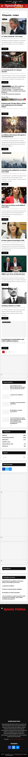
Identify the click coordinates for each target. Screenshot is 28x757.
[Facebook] (9, 747)
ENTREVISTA (5, 188)
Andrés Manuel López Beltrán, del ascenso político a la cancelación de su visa (17, 387)
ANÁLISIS (4, 52)
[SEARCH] (24, 457)
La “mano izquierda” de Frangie (12, 36)
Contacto (20, 1)
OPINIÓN (4, 441)
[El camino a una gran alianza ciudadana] (5, 404)
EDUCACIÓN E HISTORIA (7, 117)
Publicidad (15, 1)
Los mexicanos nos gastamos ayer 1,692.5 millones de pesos (12, 340)
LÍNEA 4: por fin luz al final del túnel (13, 274)
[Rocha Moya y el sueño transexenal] (5, 412)
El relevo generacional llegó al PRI (12, 240)
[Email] (17, 747)
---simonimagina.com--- (17, 755)
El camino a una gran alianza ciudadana (12, 589)
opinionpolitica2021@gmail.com (16, 739)
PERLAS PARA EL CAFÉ (6, 86)
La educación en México (16, 394)
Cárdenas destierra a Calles (11, 306)
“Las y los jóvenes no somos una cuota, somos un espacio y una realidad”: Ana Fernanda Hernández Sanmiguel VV (18, 420)
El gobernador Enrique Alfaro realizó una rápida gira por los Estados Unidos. (13, 105)
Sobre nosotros (9, 1)
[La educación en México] (5, 396)
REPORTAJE (5, 19)
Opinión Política (6, 38)
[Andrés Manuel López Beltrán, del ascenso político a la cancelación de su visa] (5, 387)
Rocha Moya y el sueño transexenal (16, 411)
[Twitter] (13, 747)
